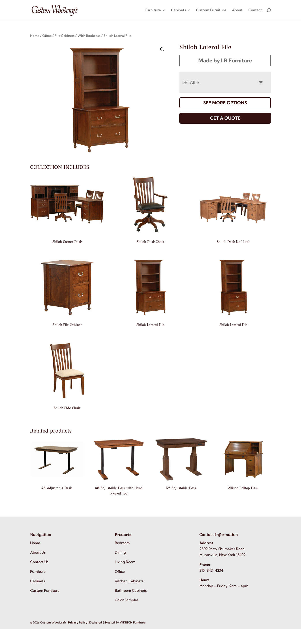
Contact (255, 10)
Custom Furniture (211, 10)
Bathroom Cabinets (131, 590)
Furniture (153, 10)
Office (47, 36)
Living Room (125, 562)
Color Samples (126, 600)
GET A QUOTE (225, 118)
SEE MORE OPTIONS (225, 102)
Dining (120, 552)
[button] (162, 49)
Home (34, 36)
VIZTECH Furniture (132, 622)
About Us (38, 552)
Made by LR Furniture (225, 60)
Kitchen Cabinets (129, 581)
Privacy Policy (77, 622)
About (237, 10)
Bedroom (122, 543)
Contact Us (39, 562)
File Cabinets (64, 36)
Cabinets (178, 10)
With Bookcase (89, 36)
